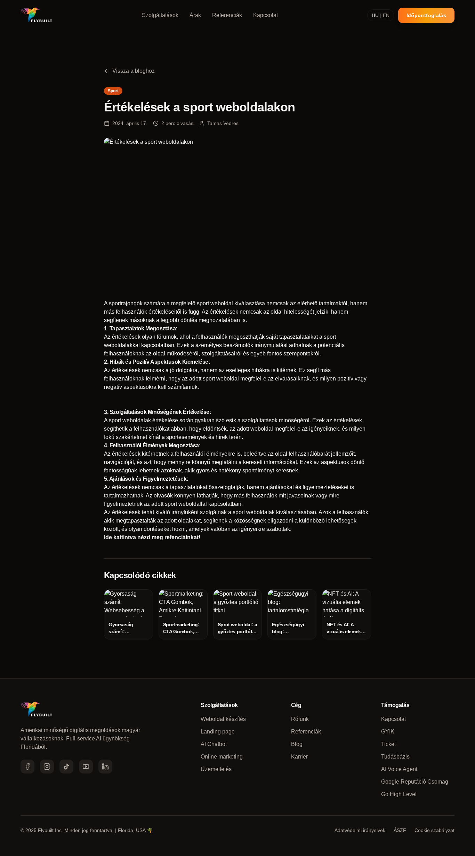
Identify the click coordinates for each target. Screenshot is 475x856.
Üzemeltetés (216, 769)
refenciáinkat (181, 537)
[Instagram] (47, 766)
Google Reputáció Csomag (414, 782)
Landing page (218, 732)
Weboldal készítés (223, 719)
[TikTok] (66, 766)
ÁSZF (400, 830)
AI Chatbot (214, 744)
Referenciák (227, 15)
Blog (297, 744)
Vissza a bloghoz (133, 71)
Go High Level (399, 794)
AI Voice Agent (399, 769)
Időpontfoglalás (426, 15)
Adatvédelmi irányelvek (360, 830)
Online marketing (222, 757)
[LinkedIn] (105, 766)
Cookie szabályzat (434, 830)
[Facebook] (27, 766)
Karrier (299, 757)
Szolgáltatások (160, 15)
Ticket (388, 744)
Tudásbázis (395, 757)
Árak (195, 15)
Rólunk (300, 719)
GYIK (387, 732)
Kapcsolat (265, 15)
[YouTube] (86, 766)
